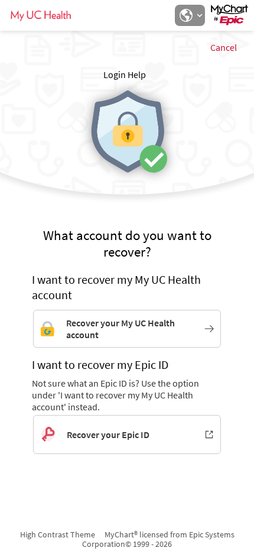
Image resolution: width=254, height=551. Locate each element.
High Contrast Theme (57, 534)
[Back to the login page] (41, 15)
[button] (189, 15)
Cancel (223, 47)
